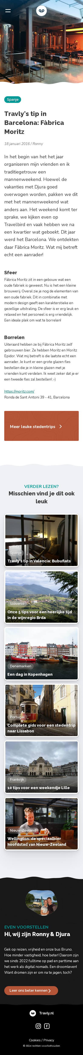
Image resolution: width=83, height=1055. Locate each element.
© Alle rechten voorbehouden (41, 1046)
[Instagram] (37, 1027)
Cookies (35, 1040)
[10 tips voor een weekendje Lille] (41, 767)
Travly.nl (46, 1013)
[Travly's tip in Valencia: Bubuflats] (41, 540)
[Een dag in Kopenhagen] (41, 653)
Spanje (13, 100)
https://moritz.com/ (19, 391)
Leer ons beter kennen (28, 990)
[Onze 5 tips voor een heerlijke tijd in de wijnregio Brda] (41, 597)
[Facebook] (46, 1027)
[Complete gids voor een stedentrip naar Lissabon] (41, 710)
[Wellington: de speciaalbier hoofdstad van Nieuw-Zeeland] (41, 824)
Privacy (48, 1040)
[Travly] (41, 10)
